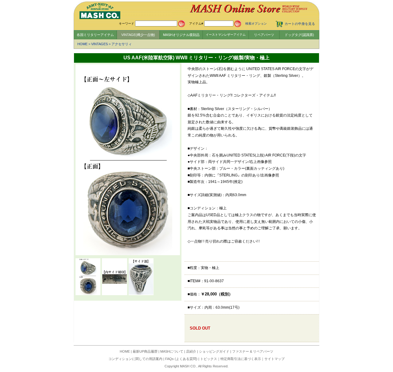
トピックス (208, 359)
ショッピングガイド (214, 351)
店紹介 (191, 351)
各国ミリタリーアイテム (95, 35)
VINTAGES (99, 44)
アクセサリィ (121, 44)
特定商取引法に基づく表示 (240, 359)
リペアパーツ (264, 35)
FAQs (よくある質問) (181, 359)
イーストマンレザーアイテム (226, 34)
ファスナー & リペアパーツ (252, 351)
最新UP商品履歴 (145, 351)
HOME (82, 44)
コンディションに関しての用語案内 (135, 359)
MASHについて (171, 351)
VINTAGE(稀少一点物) (138, 35)
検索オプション (256, 23)
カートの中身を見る (300, 24)
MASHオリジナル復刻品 (181, 35)
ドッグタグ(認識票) (299, 35)
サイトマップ (274, 359)
